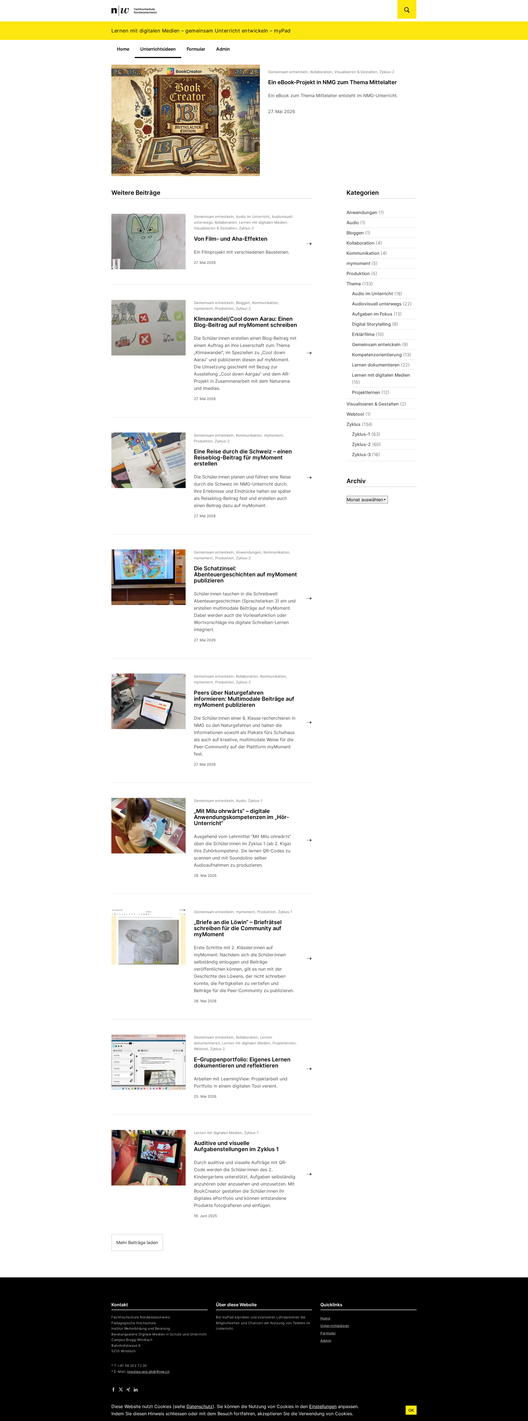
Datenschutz (199, 1406)
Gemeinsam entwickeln (376, 344)
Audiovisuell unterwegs (377, 303)
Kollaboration (360, 243)
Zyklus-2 (361, 444)
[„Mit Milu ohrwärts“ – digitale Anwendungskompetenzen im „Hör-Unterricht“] (207, 840)
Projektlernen (366, 392)
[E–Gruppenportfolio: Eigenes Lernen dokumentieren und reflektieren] (207, 1069)
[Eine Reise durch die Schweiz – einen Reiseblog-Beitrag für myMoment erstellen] (207, 477)
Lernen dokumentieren (376, 365)
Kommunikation (363, 253)
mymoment (358, 263)
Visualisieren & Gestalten (372, 404)
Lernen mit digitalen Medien (381, 375)
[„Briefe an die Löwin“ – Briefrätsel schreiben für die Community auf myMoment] (207, 958)
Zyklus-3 (361, 454)
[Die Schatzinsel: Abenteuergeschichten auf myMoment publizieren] (207, 598)
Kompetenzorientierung (377, 354)
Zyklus (353, 424)
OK (411, 1410)
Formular (196, 49)
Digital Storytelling (371, 324)
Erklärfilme (363, 334)
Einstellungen (323, 1406)
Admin (223, 49)
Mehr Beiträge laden (137, 1242)
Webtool (355, 414)
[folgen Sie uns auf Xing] (128, 1389)
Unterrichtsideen (160, 49)
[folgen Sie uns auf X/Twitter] (121, 1389)
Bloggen (355, 233)
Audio (352, 222)
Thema (353, 283)
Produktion (358, 273)
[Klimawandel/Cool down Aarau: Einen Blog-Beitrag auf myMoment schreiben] (207, 353)
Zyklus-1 (361, 434)
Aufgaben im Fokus (372, 314)
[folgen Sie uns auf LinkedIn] (136, 1389)
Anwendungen (361, 212)
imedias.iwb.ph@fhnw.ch (148, 1372)
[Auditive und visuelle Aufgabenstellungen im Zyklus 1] (207, 1174)
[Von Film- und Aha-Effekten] (207, 243)
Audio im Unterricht (372, 293)
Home (123, 49)
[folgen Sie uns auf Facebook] (113, 1389)
